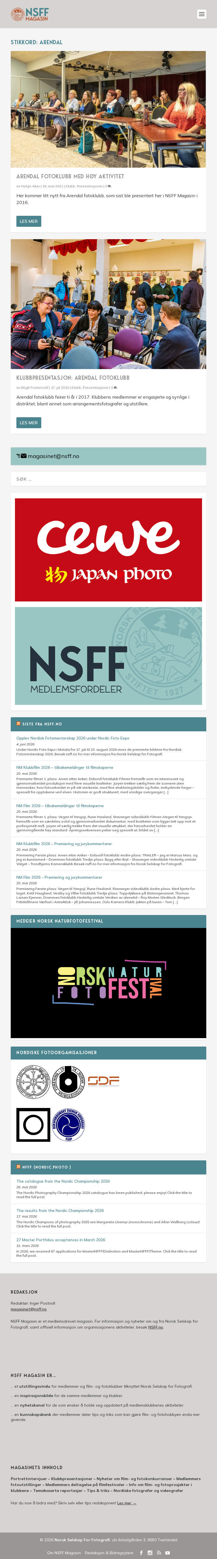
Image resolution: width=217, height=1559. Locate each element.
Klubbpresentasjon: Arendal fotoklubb (73, 378)
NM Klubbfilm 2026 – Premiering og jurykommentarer (64, 843)
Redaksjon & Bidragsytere (109, 1552)
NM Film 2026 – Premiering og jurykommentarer (59, 877)
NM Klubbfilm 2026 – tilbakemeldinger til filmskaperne (64, 767)
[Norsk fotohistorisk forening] (68, 1097)
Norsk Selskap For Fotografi (82, 1539)
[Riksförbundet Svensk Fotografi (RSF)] (68, 1140)
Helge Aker (30, 186)
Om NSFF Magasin (64, 1552)
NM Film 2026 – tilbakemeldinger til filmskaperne (60, 805)
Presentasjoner (90, 186)
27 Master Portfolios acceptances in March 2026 (60, 1239)
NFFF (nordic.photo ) (46, 1168)
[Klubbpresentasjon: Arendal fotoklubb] (108, 304)
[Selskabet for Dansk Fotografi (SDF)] (103, 1097)
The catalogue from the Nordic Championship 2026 (63, 1181)
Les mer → (126, 1502)
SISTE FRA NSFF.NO (42, 725)
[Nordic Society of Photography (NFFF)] (33, 1097)
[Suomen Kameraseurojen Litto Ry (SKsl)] (33, 1140)
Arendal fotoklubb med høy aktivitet (70, 177)
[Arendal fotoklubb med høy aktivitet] (108, 109)
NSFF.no (155, 1327)
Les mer (29, 221)
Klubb (70, 186)
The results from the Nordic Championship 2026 (60, 1210)
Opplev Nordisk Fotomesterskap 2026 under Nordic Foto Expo (72, 738)
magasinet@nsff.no (53, 455)
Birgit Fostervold (34, 387)
